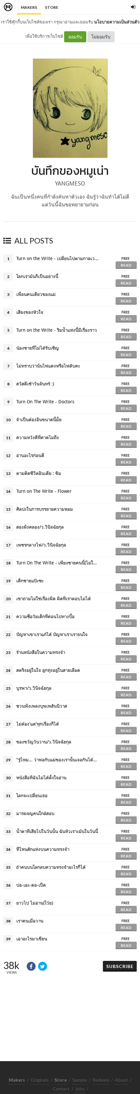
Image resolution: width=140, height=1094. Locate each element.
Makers (29, 7)
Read (126, 265)
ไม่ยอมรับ (100, 36)
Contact (61, 1088)
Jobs (80, 1088)
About (121, 1080)
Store (51, 7)
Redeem (100, 1080)
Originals (40, 1080)
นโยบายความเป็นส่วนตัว (116, 21)
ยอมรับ (75, 36)
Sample (79, 1080)
